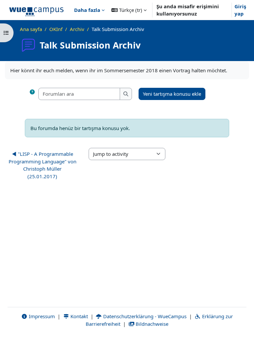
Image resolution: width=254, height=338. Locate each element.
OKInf (56, 29)
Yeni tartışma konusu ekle (172, 93)
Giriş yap (240, 10)
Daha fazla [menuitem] (87, 10)
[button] (129, 10)
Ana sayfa (31, 29)
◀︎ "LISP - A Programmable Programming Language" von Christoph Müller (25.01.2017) (42, 165)
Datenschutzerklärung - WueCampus (144, 316)
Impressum (41, 316)
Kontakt (78, 316)
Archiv (77, 29)
